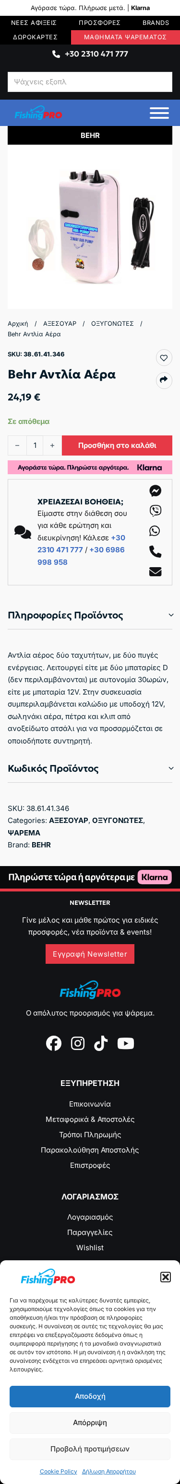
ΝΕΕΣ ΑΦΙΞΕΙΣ (34, 22)
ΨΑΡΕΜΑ (24, 832)
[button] (165, 1277)
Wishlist (90, 1247)
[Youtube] (125, 1043)
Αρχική (18, 323)
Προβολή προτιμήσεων (90, 1448)
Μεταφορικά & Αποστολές (90, 1119)
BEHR (41, 844)
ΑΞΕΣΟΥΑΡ (59, 323)
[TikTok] (100, 1043)
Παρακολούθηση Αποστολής (90, 1149)
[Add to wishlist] (164, 358)
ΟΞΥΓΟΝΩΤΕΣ (112, 323)
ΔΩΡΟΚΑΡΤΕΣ (35, 37)
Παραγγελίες (90, 1232)
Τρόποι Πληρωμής (90, 1134)
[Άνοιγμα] (159, 113)
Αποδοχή (90, 1396)
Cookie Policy (58, 1471)
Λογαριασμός (90, 1216)
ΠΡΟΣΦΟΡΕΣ (100, 22)
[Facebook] (53, 1043)
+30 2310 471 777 (96, 53)
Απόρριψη (90, 1422)
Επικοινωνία (90, 1103)
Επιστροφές (90, 1165)
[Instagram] (77, 1043)
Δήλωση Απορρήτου (109, 1471)
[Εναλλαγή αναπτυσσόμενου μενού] (56, 54)
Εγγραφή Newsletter (90, 954)
